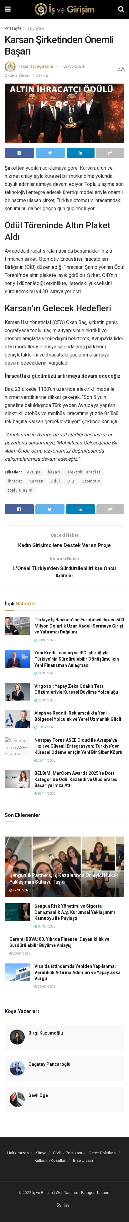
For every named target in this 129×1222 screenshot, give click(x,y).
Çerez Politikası (102, 1153)
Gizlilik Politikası (67, 1153)
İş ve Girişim (42, 1192)
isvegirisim (42, 66)
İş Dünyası (35, 28)
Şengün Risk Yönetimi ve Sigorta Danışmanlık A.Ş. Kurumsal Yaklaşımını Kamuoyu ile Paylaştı (74, 912)
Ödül (55, 481)
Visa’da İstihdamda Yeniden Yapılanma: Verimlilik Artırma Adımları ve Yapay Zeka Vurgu (77, 972)
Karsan (36, 481)
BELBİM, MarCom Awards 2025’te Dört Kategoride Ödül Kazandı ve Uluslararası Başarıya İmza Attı (76, 779)
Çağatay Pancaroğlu (49, 1064)
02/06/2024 (73, 66)
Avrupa (34, 472)
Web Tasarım (67, 1192)
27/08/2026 (21, 890)
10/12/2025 (46, 727)
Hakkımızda (18, 1153)
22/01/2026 (46, 700)
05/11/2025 (46, 793)
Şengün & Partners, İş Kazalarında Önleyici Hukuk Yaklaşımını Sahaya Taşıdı (63, 878)
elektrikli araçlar (84, 472)
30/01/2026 (46, 640)
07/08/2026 (46, 926)
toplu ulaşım (20, 490)
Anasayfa (13, 28)
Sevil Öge (38, 1095)
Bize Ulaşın (83, 1160)
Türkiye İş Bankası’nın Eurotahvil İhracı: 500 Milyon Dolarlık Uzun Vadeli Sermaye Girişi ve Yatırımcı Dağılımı (79, 625)
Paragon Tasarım (96, 1192)
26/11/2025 (46, 760)
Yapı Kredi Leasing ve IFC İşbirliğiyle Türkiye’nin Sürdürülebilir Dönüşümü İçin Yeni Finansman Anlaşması (76, 658)
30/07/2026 (21, 953)
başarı (54, 472)
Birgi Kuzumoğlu (45, 1032)
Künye (40, 1153)
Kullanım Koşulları (50, 1160)
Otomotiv (91, 481)
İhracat (15, 481)
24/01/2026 (46, 673)
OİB (71, 481)
